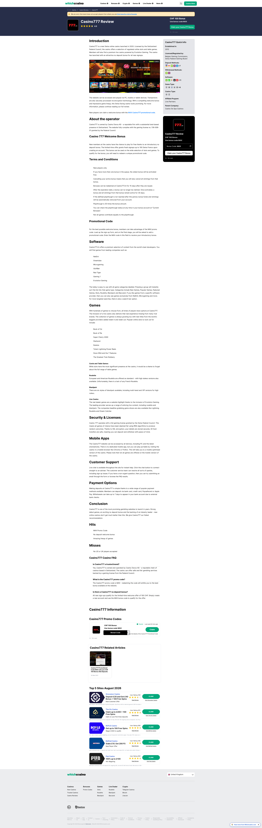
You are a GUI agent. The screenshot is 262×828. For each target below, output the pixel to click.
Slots (99, 789)
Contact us (90, 818)
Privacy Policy (140, 818)
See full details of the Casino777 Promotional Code (143, 634)
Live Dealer (113, 787)
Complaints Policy (190, 818)
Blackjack (100, 795)
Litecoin (125, 795)
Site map (83, 818)
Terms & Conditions (131, 818)
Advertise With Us (70, 818)
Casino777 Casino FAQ (102, 557)
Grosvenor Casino (113, 694)
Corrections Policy (114, 818)
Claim (151, 696)
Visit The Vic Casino (151, 715)
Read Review (135, 700)
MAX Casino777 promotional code (141, 113)
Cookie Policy (147, 818)
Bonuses (86, 787)
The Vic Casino (112, 709)
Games (100, 787)
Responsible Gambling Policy (157, 818)
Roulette (100, 792)
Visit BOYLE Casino (151, 730)
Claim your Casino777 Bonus (182, 27)
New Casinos (71, 789)
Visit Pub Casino (151, 761)
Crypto (125, 787)
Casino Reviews (72, 795)
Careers (97, 819)
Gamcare (88, 824)
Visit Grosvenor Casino (151, 700)
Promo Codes (87, 789)
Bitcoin (125, 792)
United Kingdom (177, 774)
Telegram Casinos (128, 789)
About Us (78, 818)
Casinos (70, 787)
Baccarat (112, 795)
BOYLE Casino (111, 726)
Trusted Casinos (72, 792)
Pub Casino (110, 756)
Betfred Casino (111, 741)
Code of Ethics (122, 818)
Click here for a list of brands (127, 14)
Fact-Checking (105, 818)
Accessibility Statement (170, 818)
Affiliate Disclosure (181, 818)
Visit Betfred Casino (151, 746)
